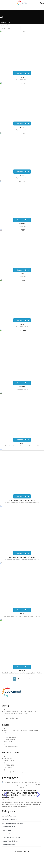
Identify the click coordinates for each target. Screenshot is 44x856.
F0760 (22, 443)
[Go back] (2, 12)
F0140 (22, 614)
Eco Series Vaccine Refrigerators (27, 502)
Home (2, 25)
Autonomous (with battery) (21, 673)
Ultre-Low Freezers (8, 833)
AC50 (22, 324)
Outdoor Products (23, 79)
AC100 (22, 77)
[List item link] (22, 715)
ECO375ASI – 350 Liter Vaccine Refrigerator (22, 557)
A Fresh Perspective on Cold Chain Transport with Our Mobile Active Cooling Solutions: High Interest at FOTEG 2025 (20, 794)
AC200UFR (22, 224)
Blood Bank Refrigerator (9, 819)
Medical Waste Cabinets (10, 841)
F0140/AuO (22, 671)
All (16, 79)
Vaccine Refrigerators (9, 815)
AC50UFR (22, 387)
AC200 (22, 175)
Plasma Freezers (7, 830)
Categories (4, 22)
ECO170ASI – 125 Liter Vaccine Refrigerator (22, 500)
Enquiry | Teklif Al (23, 73)
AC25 (22, 274)
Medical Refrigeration (11, 502)
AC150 (22, 127)
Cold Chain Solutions (12, 446)
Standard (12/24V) (34, 446)
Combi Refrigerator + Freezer (11, 837)
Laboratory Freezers (8, 826)
